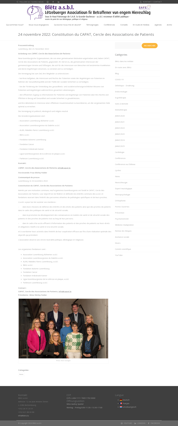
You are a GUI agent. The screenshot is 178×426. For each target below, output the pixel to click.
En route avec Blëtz (123, 67)
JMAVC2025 (120, 146)
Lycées (118, 170)
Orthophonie (120, 200)
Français (125, 403)
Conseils (124, 25)
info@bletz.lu (23, 415)
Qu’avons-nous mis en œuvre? (67, 25)
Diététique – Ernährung (124, 85)
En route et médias (141, 25)
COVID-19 (119, 79)
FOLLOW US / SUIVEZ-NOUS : (31, 2)
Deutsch (125, 400)
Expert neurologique (123, 188)
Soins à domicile (121, 103)
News (21, 374)
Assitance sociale (122, 237)
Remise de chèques (123, 231)
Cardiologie (119, 152)
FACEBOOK (155, 423)
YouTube (119, 255)
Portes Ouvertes (122, 206)
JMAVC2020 (120, 116)
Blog (117, 73)
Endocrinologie (121, 91)
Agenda (158, 25)
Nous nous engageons (39, 25)
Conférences (109, 25)
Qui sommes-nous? (14, 25)
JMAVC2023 (120, 134)
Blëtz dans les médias (124, 61)
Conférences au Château (125, 164)
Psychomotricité (122, 219)
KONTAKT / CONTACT (152, 1)
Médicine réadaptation (124, 225)
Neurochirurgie (121, 182)
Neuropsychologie (122, 194)
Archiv (169, 25)
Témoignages (92, 25)
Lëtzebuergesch (129, 407)
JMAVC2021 (120, 122)
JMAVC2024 (120, 140)
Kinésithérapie (121, 110)
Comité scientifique (123, 249)
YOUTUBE (128, 423)
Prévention (119, 212)
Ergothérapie (120, 97)
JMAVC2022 (120, 128)
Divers (117, 243)
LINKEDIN (141, 423)
